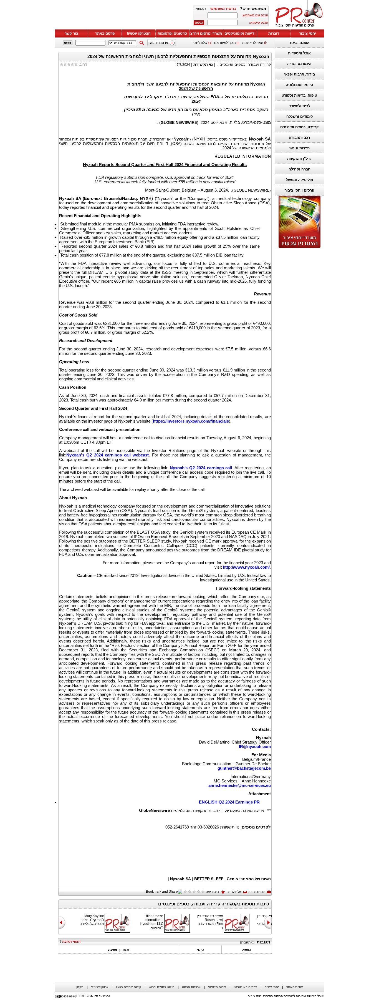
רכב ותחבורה (299, 137)
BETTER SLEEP (208, 879)
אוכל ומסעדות (299, 53)
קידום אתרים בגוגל (128, 987)
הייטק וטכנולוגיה (299, 85)
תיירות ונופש (299, 148)
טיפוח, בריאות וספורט (299, 95)
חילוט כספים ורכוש (162, 987)
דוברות (273, 33)
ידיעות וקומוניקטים (240, 33)
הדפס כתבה (257, 892)
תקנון (80, 987)
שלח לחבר (200, 43)
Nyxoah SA (180, 879)
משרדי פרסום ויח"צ (206, 33)
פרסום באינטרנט (245, 987)
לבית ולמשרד (299, 106)
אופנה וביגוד (299, 43)
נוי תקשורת (203, 64)
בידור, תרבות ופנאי (299, 74)
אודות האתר (294, 987)
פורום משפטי (217, 987)
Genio (232, 879)
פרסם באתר (105, 33)
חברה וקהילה (299, 169)
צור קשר (71, 33)
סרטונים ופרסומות (172, 33)
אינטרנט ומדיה (299, 64)
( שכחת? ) (200, 8)
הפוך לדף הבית (252, 43)
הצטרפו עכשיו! (139, 33)
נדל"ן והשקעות (299, 159)
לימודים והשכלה (299, 116)
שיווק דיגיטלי (99, 987)
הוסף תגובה (70, 941)
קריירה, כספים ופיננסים (299, 127)
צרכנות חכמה (191, 987)
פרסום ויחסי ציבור (299, 190)
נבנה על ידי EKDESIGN (93, 996)
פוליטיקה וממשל (299, 180)
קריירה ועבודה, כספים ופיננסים (245, 64)
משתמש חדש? (253, 8)
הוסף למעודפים (225, 43)
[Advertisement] (298, 334)
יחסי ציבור (307, 33)
